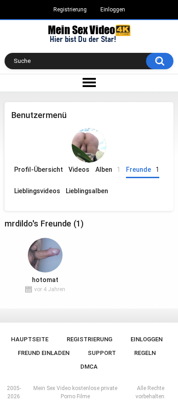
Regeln (145, 352)
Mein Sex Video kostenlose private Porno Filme (75, 392)
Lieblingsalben (87, 191)
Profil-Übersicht (38, 169)
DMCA (89, 366)
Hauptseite (29, 339)
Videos (78, 169)
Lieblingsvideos (37, 191)
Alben (107, 169)
